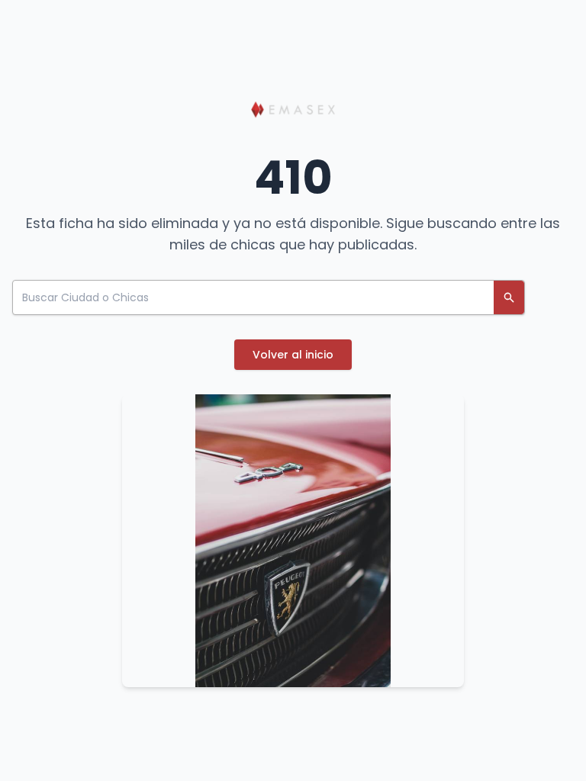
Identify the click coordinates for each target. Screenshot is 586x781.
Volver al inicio (293, 354)
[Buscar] (509, 297)
